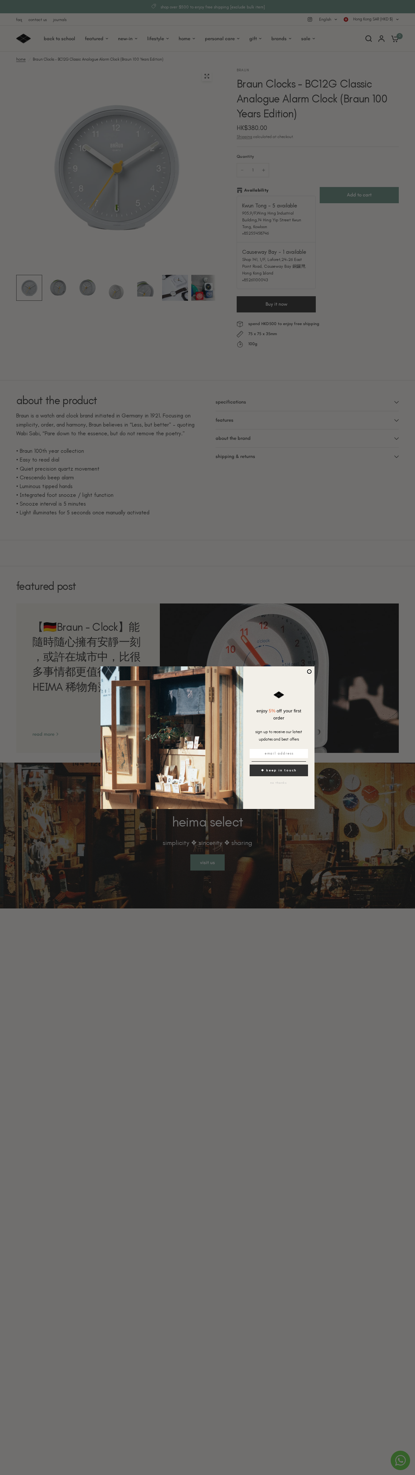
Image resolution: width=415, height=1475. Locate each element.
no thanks (278, 782)
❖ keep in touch (279, 770)
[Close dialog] (309, 671)
